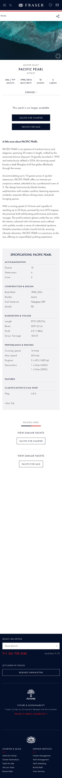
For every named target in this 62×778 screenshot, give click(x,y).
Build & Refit (38, 767)
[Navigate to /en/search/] (10, 5)
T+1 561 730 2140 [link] (14, 653)
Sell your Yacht (8, 767)
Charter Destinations (10, 759)
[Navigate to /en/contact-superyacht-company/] (57, 5)
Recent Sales (7, 771)
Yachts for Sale (8, 763)
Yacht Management (41, 759)
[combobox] (31, 92)
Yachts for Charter (9, 756)
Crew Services (39, 771)
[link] (50, 5)
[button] (3, 16)
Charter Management (42, 756)
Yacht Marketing (39, 763)
